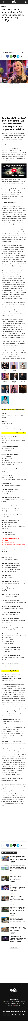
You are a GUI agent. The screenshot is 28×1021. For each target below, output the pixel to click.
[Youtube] (23, 1014)
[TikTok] (15, 1014)
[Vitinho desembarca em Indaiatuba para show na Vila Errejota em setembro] (5, 878)
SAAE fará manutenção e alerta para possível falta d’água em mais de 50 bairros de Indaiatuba (18, 858)
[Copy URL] (14, 56)
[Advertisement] (14, 37)
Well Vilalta (5, 52)
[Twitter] (18, 56)
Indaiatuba (4, 6)
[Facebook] (7, 56)
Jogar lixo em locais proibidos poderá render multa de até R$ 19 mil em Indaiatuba (18, 929)
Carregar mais (13, 947)
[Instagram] (8, 1014)
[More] (21, 56)
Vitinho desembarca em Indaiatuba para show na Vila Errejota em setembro (17, 878)
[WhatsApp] (11, 56)
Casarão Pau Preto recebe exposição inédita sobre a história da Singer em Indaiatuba (18, 920)
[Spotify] (12, 1014)
